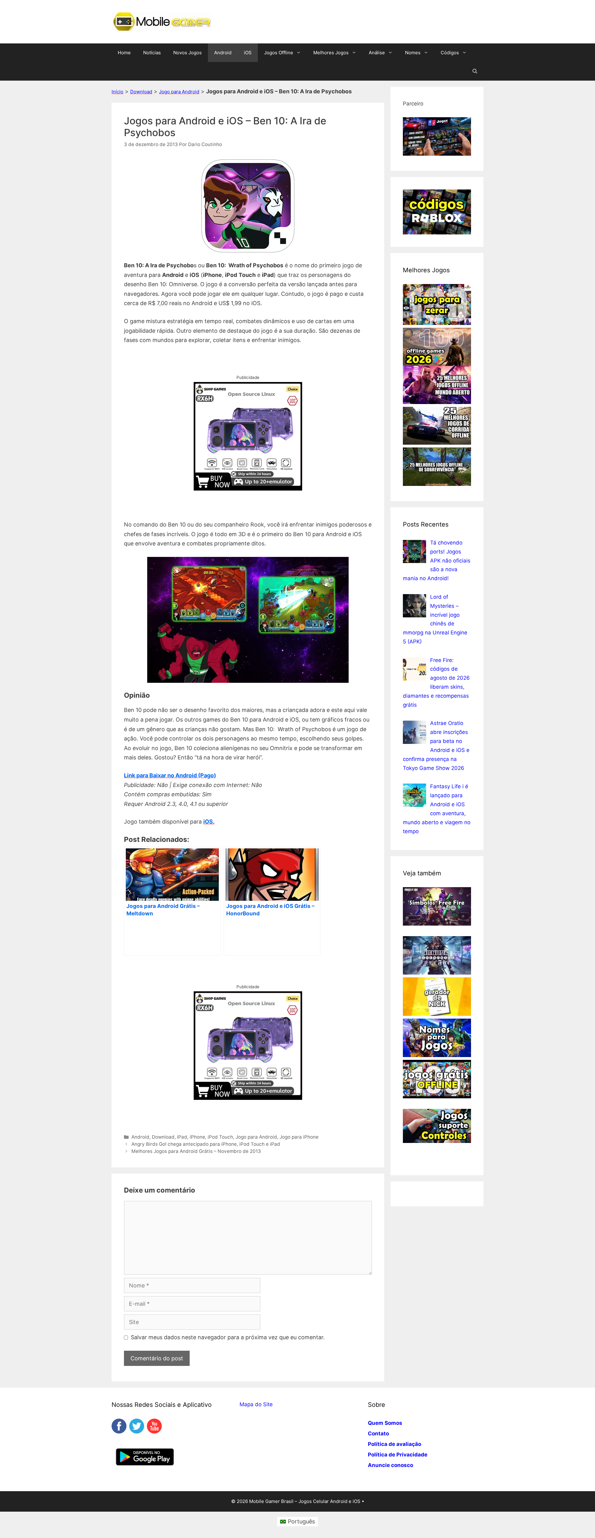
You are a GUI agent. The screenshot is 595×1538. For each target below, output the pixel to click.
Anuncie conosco (390, 1465)
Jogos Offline (278, 53)
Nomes (413, 53)
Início (117, 92)
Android (222, 53)
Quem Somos (385, 1423)
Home (124, 53)
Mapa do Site (256, 1404)
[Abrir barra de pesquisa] (474, 71)
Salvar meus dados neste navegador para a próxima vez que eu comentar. (228, 1337)
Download (141, 92)
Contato (378, 1433)
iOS (248, 53)
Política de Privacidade (397, 1454)
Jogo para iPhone (299, 1137)
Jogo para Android (179, 92)
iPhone (197, 1137)
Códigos (450, 53)
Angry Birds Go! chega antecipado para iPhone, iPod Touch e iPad (205, 1144)
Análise (377, 53)
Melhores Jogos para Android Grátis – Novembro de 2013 (196, 1151)
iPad (182, 1137)
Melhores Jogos (331, 53)
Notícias (152, 53)
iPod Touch (220, 1137)
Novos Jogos (187, 53)
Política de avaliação (394, 1444)
